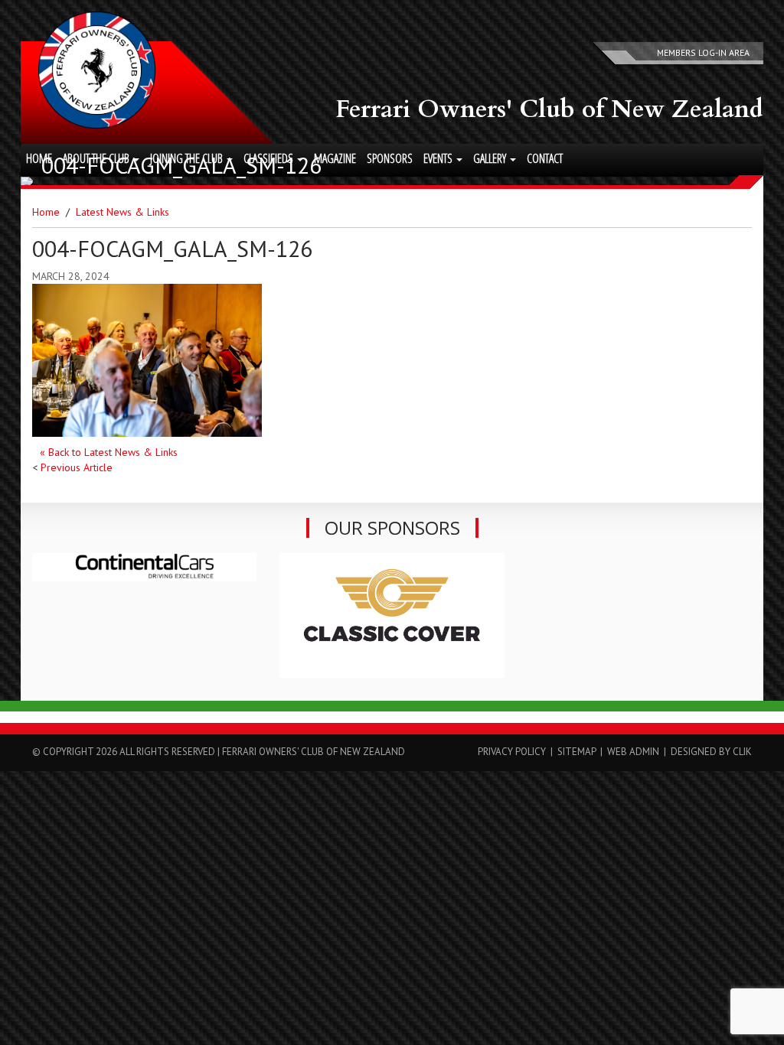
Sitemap (576, 751)
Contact (545, 158)
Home (39, 158)
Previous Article (77, 467)
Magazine (335, 158)
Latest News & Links (122, 212)
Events (439, 158)
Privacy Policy (512, 751)
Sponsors (390, 158)
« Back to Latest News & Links (109, 452)
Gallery (490, 158)
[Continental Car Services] (144, 567)
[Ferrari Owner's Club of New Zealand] (96, 70)
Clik (742, 751)
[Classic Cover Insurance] (391, 615)
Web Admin (633, 751)
